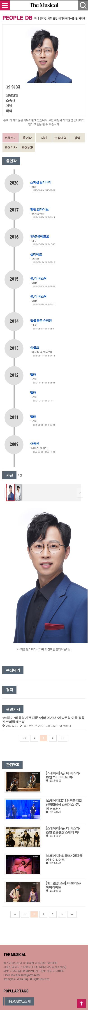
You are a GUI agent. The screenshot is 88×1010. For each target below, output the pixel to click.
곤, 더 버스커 (38, 278)
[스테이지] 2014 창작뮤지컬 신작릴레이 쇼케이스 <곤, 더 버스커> (64, 804)
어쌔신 (34, 443)
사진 (44, 138)
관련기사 (11, 147)
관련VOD (27, 147)
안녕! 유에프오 (39, 236)
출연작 (27, 138)
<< (24, 738)
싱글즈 (34, 347)
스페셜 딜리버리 (40, 182)
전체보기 (11, 138)
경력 (77, 138)
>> (62, 738)
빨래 (33, 374)
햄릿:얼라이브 (39, 209)
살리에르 (36, 254)
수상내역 (60, 138)
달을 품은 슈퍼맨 (41, 320)
